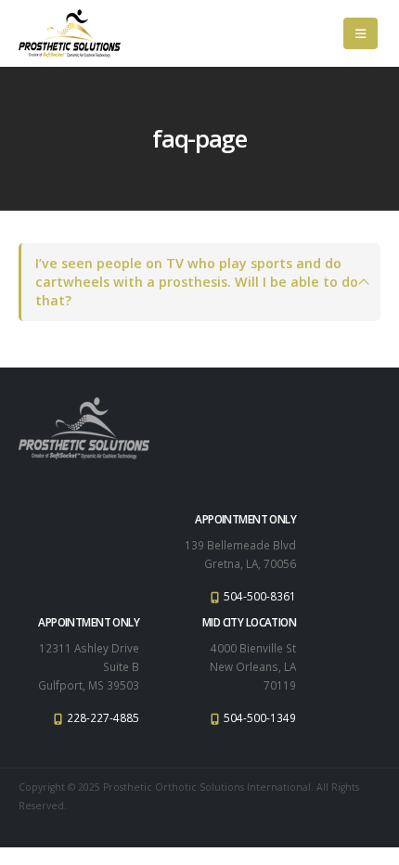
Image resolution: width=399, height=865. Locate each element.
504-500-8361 (258, 595)
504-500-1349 (258, 717)
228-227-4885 (101, 717)
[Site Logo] (70, 33)
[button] (360, 33)
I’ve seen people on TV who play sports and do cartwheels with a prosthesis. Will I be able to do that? (196, 281)
